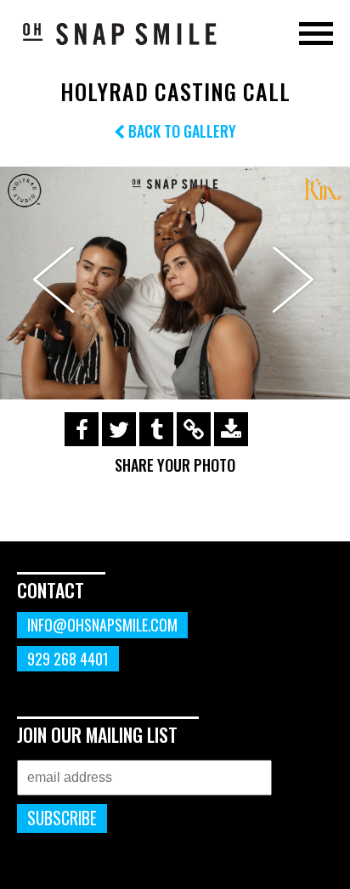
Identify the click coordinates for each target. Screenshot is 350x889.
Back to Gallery (180, 131)
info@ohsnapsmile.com (102, 625)
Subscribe (62, 818)
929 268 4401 (68, 659)
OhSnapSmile (119, 33)
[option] (175, 283)
